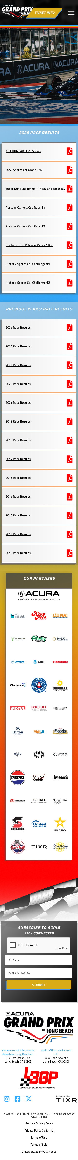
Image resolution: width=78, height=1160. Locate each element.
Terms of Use (39, 1137)
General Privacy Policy (39, 1123)
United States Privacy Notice (39, 1151)
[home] (17, 12)
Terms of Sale (39, 1144)
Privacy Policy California (39, 1130)
